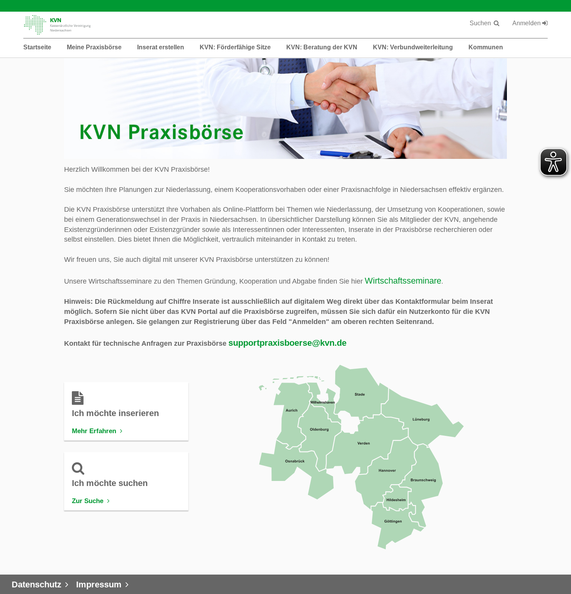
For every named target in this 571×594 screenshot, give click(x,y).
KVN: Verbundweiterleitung (413, 47)
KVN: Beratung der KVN (321, 47)
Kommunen (485, 47)
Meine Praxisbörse (94, 47)
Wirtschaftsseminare (403, 281)
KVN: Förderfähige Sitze (235, 47)
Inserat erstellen (160, 47)
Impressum (99, 584)
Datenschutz (36, 584)
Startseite (37, 47)
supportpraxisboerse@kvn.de (287, 343)
